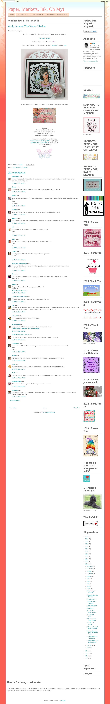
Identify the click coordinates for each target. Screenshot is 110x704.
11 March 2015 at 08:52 (18, 260)
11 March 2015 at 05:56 (18, 206)
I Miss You (54, 45)
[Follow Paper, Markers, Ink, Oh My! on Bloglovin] (90, 32)
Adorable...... (90, 608)
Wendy (14, 195)
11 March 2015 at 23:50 (18, 320)
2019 (87, 554)
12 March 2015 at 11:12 (18, 369)
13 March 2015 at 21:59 (18, 397)
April (88, 586)
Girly (14, 167)
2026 (87, 536)
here (64, 45)
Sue (13, 274)
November (90, 568)
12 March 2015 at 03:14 (18, 331)
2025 (87, 539)
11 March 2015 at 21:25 (18, 312)
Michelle (14, 218)
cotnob (14, 251)
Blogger (63, 700)
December (90, 566)
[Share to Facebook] (32, 165)
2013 (87, 653)
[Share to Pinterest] (33, 165)
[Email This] (27, 165)
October (89, 571)
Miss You (18, 167)
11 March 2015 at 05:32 (18, 192)
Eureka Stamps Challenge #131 (40, 142)
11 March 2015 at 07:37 (18, 235)
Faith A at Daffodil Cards (19, 296)
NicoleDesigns (16, 381)
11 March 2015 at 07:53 (18, 247)
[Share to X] (30, 165)
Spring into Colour (92, 605)
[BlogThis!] (29, 165)
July (88, 578)
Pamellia (14, 209)
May (88, 583)
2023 (87, 544)
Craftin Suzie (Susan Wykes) (20, 334)
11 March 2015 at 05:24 (18, 183)
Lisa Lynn (15, 315)
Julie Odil (15, 390)
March (89, 588)
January (89, 647)
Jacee (14, 284)
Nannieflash (15, 176)
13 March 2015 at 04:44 (18, 386)
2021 (87, 549)
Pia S (13, 373)
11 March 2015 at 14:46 (18, 293)
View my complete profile (90, 61)
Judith (14, 355)
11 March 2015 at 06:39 (18, 214)
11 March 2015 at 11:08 (18, 280)
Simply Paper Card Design (19, 290)
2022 (87, 546)
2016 (87, 561)
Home (12, 15)
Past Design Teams (22, 15)
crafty (13, 364)
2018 (87, 556)
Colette (14, 187)
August (89, 576)
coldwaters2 (15, 343)
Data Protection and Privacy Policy (57, 15)
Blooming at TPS (91, 599)
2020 (87, 551)
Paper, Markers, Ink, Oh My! (36, 9)
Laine (13, 227)
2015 (87, 564)
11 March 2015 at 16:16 (18, 301)
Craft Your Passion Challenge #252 (40, 140)
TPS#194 (24, 167)
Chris (13, 239)
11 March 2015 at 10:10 (18, 270)
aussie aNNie (16, 324)
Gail (13, 305)
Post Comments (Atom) (48, 412)
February (89, 645)
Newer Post (13, 408)
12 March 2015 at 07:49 (18, 352)
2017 (87, 559)
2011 (86, 658)
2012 (87, 656)
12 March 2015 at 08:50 (18, 360)
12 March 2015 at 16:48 (18, 378)
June (88, 581)
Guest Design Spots (37, 15)
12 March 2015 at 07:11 (18, 339)
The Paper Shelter (44, 38)
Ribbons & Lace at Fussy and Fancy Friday (92, 632)
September (90, 573)
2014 (87, 651)
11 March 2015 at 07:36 (18, 223)
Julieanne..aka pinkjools (19, 263)
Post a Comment (15, 400)
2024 (87, 541)
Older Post (76, 408)
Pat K (93, 43)
